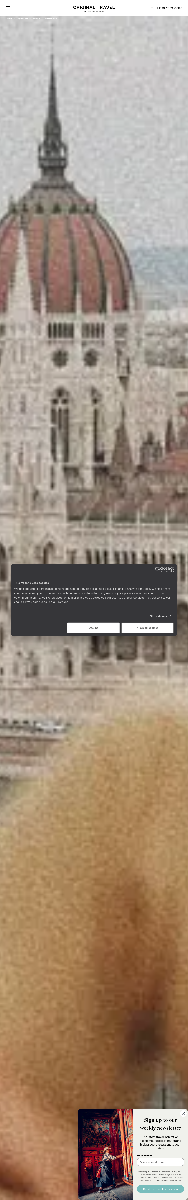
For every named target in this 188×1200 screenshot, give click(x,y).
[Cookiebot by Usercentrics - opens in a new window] (158, 569)
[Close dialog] (183, 1113)
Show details (158, 616)
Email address (144, 1155)
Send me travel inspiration (160, 1189)
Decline (93, 627)
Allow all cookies (147, 627)
